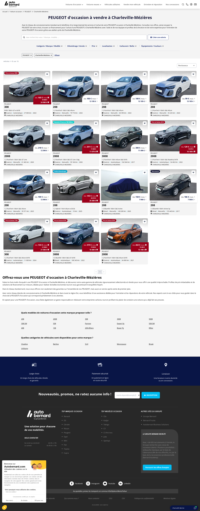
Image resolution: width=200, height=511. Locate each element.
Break (151, 344)
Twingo (106, 424)
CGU (110, 498)
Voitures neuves (93, 4)
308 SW (24, 323)
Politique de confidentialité (144, 498)
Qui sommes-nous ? (71, 498)
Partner (88, 323)
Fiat (65, 445)
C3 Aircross (108, 432)
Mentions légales (169, 498)
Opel (66, 437)
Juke (105, 437)
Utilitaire (24, 348)
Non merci (9, 500)
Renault (67, 416)
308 (86, 319)
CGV (123, 498)
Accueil (5, 12)
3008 (119, 319)
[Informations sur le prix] (48, 102)
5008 (151, 319)
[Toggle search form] (183, 4)
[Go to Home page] (12, 4)
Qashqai (107, 441)
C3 (105, 428)
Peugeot (67, 432)
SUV (86, 344)
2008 (55, 319)
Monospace (121, 344)
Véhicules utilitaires (112, 4)
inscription (151, 395)
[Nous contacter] (195, 4)
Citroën (67, 424)
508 (54, 323)
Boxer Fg (120, 328)
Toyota (66, 449)
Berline (56, 344)
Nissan (66, 428)
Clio (105, 416)
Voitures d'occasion (74, 4)
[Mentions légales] (48, 97)
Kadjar (106, 420)
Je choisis (24, 500)
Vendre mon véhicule (132, 4)
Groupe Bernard (149, 416)
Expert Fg (120, 323)
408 (22, 328)
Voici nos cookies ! (11, 492)
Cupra (66, 453)
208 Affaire (89, 328)
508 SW (152, 323)
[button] (4, 507)
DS (65, 420)
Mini (65, 441)
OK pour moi (39, 500)
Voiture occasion (16, 12)
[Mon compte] (191, 4)
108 (54, 328)
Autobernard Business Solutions (156, 424)
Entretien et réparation (153, 4)
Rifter (151, 328)
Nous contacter (93, 498)
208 (22, 319)
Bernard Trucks (149, 420)
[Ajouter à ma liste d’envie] (47, 74)
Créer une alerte (159, 37)
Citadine (24, 344)
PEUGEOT (28, 12)
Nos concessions (172, 4)
